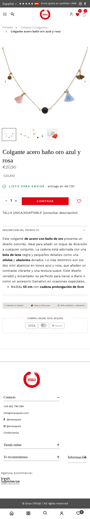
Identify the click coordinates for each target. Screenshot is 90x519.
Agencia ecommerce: (16, 473)
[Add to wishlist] (79, 201)
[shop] (28, 514)
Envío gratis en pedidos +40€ (58, 3)
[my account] (62, 514)
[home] (11, 514)
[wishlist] (77, 14)
